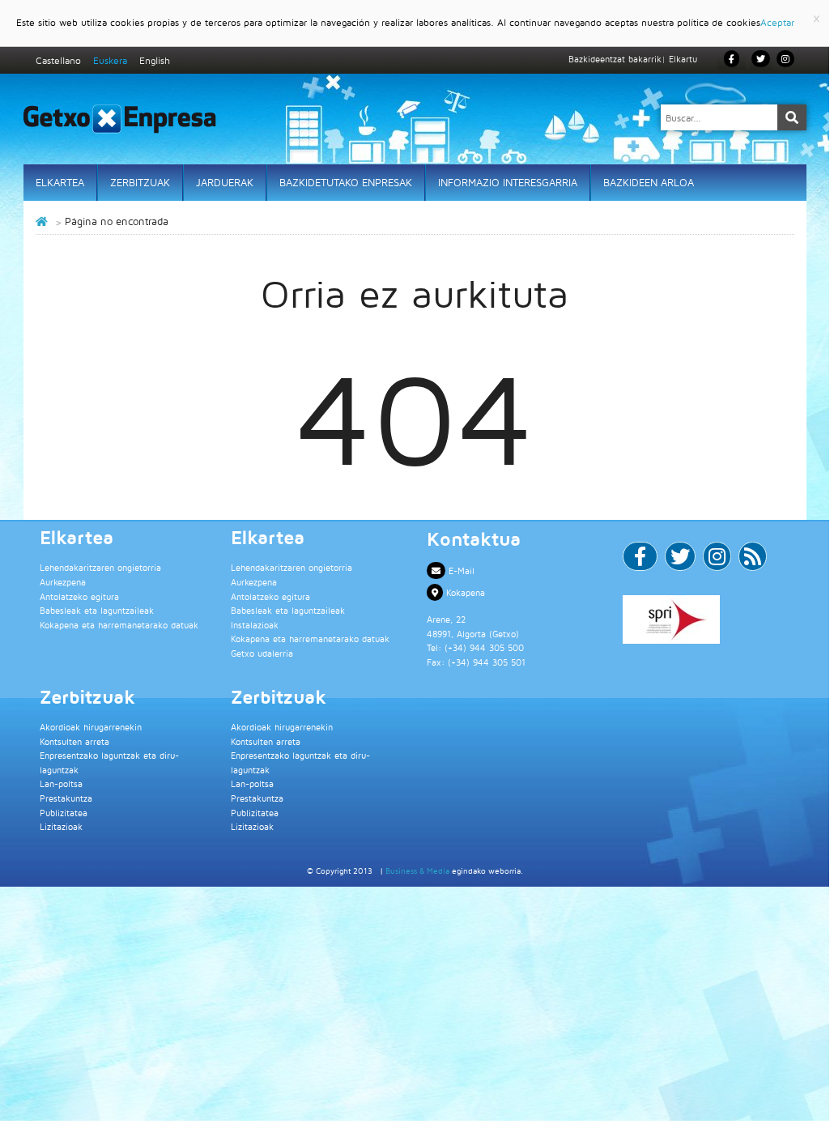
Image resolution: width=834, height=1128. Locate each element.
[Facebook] (640, 560)
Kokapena (464, 592)
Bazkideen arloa (648, 182)
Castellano (58, 60)
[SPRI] (708, 619)
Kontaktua (474, 538)
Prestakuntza (66, 798)
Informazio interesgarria (507, 182)
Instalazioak (255, 624)
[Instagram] (785, 58)
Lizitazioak (61, 826)
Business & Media (417, 870)
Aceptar (777, 22)
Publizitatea (63, 812)
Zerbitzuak (140, 182)
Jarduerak (224, 182)
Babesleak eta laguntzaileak (97, 610)
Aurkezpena (63, 582)
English (154, 60)
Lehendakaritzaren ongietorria (100, 567)
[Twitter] (680, 560)
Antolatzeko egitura (79, 596)
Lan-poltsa (61, 783)
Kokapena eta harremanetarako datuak (119, 624)
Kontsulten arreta (74, 741)
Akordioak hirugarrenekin (91, 726)
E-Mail (459, 570)
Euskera (110, 60)
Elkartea (60, 182)
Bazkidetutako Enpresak (345, 182)
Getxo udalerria (262, 653)
